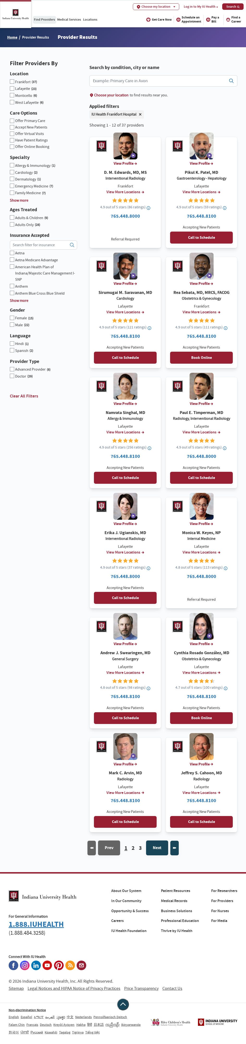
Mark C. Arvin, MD (125, 773)
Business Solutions (176, 911)
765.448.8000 (125, 216)
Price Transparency (141, 988)
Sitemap (16, 988)
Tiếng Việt (92, 1032)
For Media (219, 921)
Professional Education (180, 921)
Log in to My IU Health (199, 6)
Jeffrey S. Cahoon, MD (201, 773)
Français (32, 1024)
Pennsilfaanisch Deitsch (110, 1017)
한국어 (14, 1032)
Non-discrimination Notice (27, 1010)
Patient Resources (175, 891)
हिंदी (89, 1024)
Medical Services (69, 19)
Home (12, 37)
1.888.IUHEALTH (36, 924)
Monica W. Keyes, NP (201, 533)
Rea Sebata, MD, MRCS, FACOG (201, 292)
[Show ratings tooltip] (148, 207)
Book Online (201, 357)
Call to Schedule (201, 237)
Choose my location (155, 6)
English (14, 1017)
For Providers (222, 901)
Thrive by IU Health (176, 931)
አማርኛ (38, 1017)
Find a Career (236, 19)
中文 (70, 1017)
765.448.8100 (201, 216)
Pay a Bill (215, 19)
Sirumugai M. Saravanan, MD (125, 292)
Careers (117, 921)
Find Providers (44, 19)
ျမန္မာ (60, 1017)
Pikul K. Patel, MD (201, 172)
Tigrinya (78, 1032)
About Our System (126, 891)
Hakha (81, 1024)
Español (26, 1017)
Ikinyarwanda (131, 1024)
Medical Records (174, 901)
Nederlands (83, 1017)
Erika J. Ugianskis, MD (125, 533)
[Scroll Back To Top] (123, 1004)
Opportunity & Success (130, 911)
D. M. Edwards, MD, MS (125, 172)
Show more (19, 200)
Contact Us (172, 988)
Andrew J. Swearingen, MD (125, 653)
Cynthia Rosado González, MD (201, 653)
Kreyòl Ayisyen (63, 1024)
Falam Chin (17, 1024)
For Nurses (220, 911)
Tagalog (64, 1032)
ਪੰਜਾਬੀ (24, 1032)
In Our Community (126, 901)
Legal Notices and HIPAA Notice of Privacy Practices (74, 988)
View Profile (124, 163)
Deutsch (46, 1024)
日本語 (99, 1024)
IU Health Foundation (129, 931)
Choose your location (111, 95)
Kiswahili (51, 1032)
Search (231, 6)
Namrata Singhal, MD (125, 412)
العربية (50, 1017)
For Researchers (224, 891)
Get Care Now (162, 19)
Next (157, 848)
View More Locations (123, 192)
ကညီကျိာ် (112, 1024)
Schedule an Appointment (191, 19)
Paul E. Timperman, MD (201, 412)
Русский (37, 1032)
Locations (90, 19)
